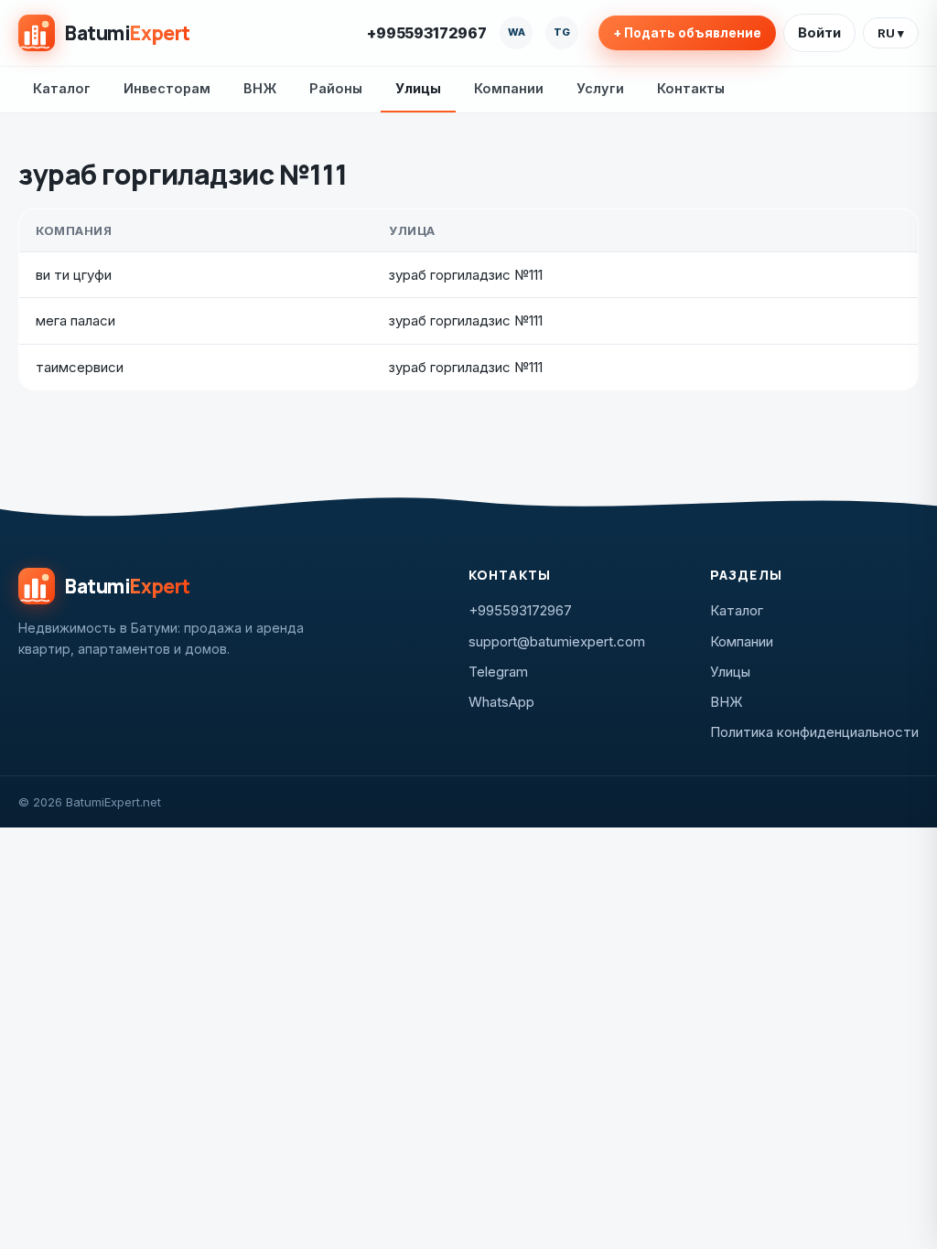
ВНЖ (259, 88)
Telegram (498, 671)
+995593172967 (427, 33)
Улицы (418, 88)
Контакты (691, 88)
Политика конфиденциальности (814, 732)
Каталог (62, 88)
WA (516, 32)
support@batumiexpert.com (556, 641)
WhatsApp (501, 701)
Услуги (600, 88)
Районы (335, 88)
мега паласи (75, 320)
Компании (509, 88)
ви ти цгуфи (74, 274)
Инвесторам (167, 88)
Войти (819, 32)
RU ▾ (891, 33)
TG (562, 32)
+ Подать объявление (687, 33)
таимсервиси (80, 367)
